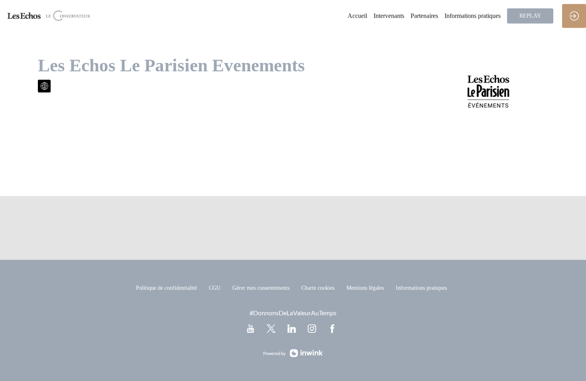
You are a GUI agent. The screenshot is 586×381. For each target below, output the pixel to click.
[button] (530, 16)
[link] (357, 16)
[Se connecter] (574, 16)
